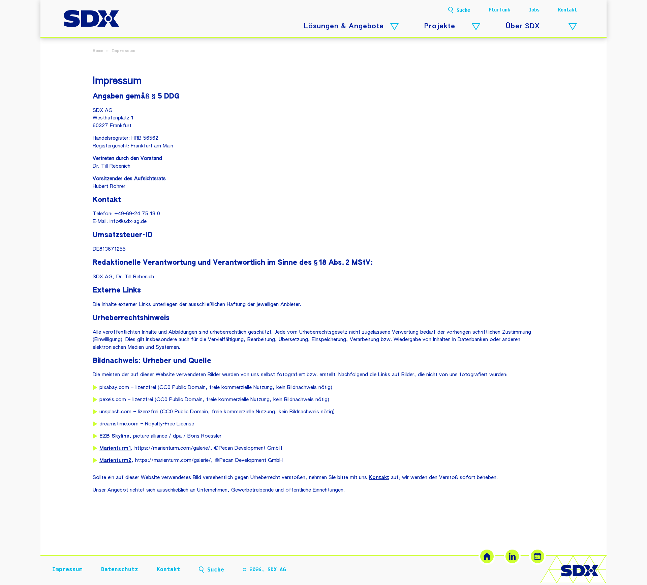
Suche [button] (463, 10)
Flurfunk (499, 9)
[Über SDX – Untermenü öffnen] (572, 27)
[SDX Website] (487, 556)
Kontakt (567, 9)
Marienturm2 (115, 460)
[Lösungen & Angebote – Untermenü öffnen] (394, 27)
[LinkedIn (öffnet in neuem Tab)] (512, 556)
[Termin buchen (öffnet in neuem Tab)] (537, 556)
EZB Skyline (114, 436)
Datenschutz (119, 569)
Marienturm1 (115, 448)
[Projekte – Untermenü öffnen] (476, 27)
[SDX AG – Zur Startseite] (91, 19)
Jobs (534, 9)
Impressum (67, 569)
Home (98, 50)
